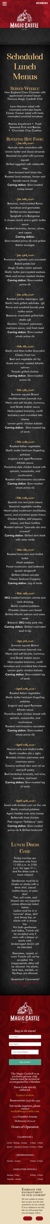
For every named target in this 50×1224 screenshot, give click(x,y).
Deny (39, 1218)
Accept (27, 1218)
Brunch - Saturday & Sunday (17, 1147)
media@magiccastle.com (25, 1111)
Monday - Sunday (13, 1161)
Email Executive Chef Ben (25, 984)
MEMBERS (42, 3)
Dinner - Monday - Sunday (17, 1143)
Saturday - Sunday (14, 1179)
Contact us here (25, 1095)
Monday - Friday (13, 1175)
